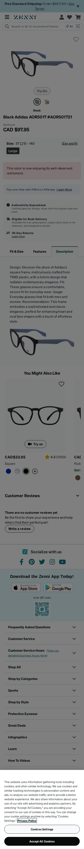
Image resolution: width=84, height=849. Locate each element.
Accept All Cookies (42, 841)
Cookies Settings (42, 829)
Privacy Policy (27, 820)
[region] (42, 809)
